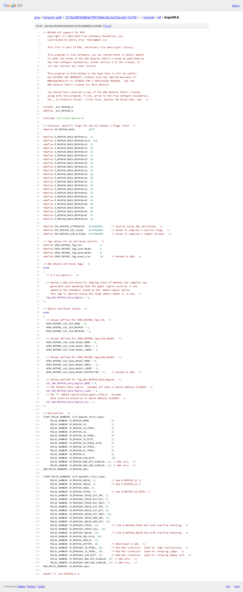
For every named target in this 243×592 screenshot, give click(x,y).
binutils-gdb (52, 17)
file (107, 26)
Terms (41, 586)
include (148, 17)
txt (228, 586)
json (236, 586)
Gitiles (21, 586)
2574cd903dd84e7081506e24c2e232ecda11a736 (100, 17)
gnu (37, 17)
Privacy (31, 586)
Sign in (235, 5)
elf (159, 17)
